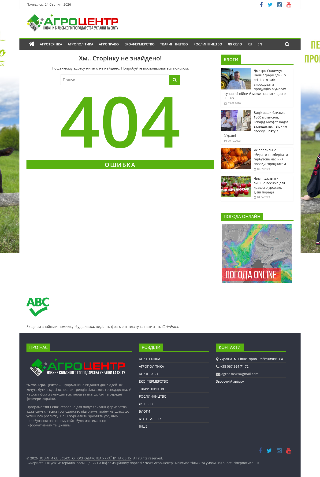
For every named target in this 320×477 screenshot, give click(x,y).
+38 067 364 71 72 (234, 366)
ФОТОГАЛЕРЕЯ (150, 419)
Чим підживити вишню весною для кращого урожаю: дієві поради (269, 185)
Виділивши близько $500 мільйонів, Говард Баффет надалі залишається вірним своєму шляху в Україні (257, 124)
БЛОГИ (231, 59)
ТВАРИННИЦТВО (174, 44)
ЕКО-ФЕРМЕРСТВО (139, 44)
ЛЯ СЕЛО (235, 44)
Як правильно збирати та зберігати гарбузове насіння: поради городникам (271, 157)
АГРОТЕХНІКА (51, 44)
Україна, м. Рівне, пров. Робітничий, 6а (251, 359)
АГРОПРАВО (109, 44)
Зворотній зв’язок (230, 381)
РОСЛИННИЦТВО (207, 44)
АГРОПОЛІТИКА (80, 44)
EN (260, 44)
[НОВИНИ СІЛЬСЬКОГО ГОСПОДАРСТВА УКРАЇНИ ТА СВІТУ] (72, 16)
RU (250, 44)
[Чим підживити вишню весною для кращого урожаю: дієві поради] (236, 178)
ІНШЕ (143, 426)
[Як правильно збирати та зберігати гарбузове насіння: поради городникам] (236, 150)
